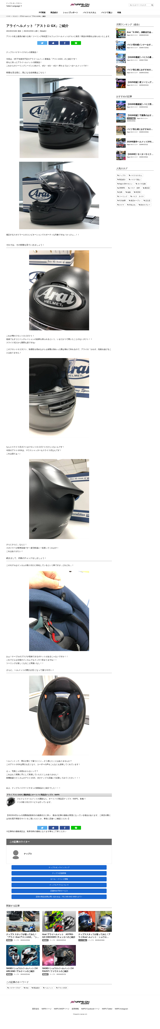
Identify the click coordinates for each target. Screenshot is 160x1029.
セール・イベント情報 (59, 879)
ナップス (28, 854)
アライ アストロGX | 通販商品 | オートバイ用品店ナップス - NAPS (33, 795)
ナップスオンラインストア (59, 867)
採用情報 (75, 1009)
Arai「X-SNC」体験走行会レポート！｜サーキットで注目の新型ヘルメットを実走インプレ (140, 32)
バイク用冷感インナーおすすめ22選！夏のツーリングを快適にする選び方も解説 (140, 45)
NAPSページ (47, 1009)
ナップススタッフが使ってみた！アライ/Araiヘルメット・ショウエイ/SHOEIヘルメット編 (94, 936)
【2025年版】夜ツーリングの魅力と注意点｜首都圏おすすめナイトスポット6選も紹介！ (140, 82)
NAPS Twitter (107, 1009)
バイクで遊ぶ (82, 940)
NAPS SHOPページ (61, 1009)
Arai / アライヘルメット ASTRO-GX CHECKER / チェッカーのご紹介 (58, 935)
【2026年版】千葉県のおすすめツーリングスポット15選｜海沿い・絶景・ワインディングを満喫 (140, 115)
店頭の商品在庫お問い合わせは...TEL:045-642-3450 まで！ (59, 897)
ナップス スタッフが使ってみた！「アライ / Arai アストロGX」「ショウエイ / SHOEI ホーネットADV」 (22, 936)
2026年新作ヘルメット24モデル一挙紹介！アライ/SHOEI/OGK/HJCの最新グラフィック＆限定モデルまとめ (140, 142)
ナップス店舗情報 (59, 873)
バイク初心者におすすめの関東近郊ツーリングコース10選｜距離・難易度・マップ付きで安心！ (140, 70)
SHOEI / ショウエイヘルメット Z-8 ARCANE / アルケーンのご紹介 (22, 969)
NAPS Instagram (121, 1009)
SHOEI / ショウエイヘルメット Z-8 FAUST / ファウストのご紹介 (58, 969)
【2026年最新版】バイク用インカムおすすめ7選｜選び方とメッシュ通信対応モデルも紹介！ (140, 104)
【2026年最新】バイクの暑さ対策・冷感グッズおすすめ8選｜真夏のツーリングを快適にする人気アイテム (140, 57)
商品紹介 (9, 940)
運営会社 (35, 1009)
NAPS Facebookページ (90, 1009)
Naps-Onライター (132, 35)
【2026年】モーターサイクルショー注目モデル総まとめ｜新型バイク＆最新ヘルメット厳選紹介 (140, 154)
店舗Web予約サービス (59, 891)
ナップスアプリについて (59, 885)
